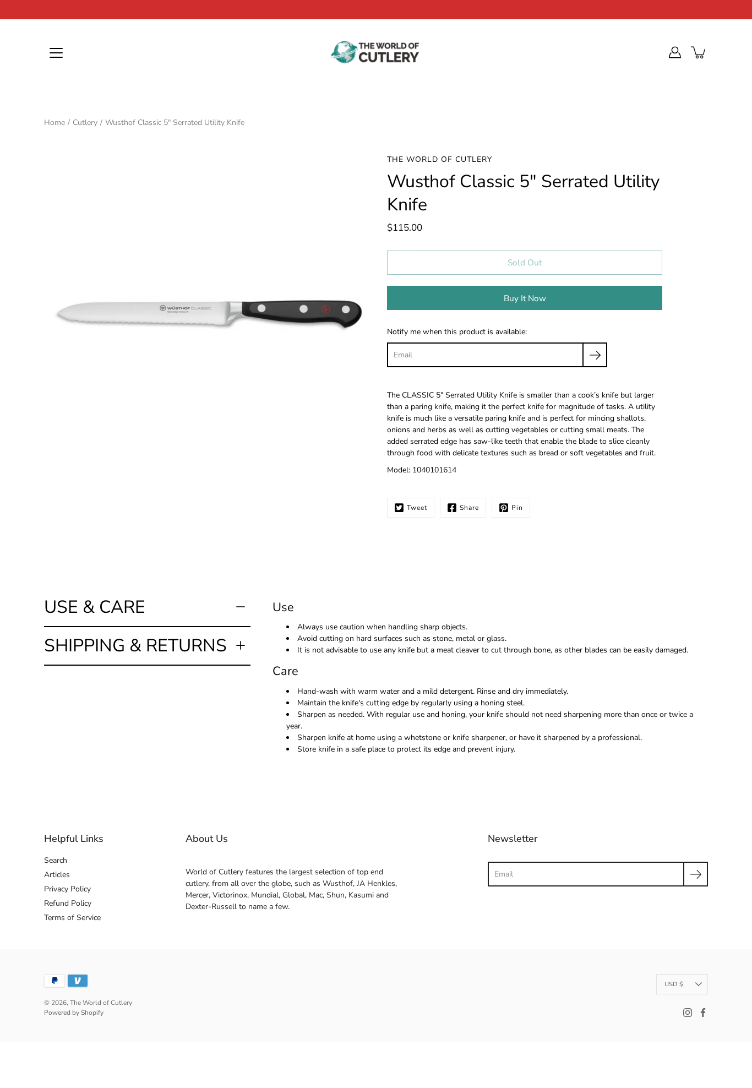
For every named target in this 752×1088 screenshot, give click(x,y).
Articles (57, 874)
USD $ (673, 984)
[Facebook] (703, 1012)
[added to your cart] (699, 52)
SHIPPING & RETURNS (135, 645)
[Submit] (695, 874)
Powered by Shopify (73, 1012)
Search (55, 860)
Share (469, 507)
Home (54, 122)
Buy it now (525, 298)
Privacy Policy (67, 889)
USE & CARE (94, 607)
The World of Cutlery (101, 1002)
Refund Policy (67, 903)
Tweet (417, 507)
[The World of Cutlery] (376, 52)
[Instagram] (688, 1012)
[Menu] (56, 52)
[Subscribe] (594, 354)
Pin (517, 507)
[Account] (675, 52)
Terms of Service (72, 917)
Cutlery (85, 122)
